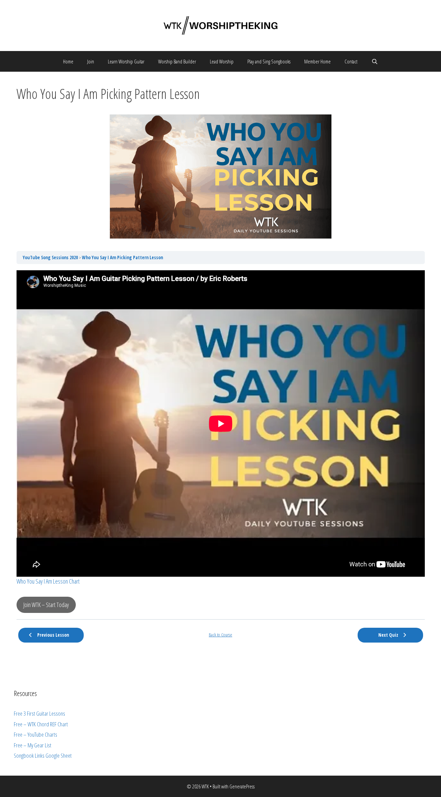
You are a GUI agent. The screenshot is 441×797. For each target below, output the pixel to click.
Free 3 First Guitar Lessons (39, 713)
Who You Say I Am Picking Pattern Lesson (122, 257)
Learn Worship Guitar (126, 61)
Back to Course (220, 635)
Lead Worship (222, 61)
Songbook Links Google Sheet (43, 755)
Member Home (317, 61)
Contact (351, 61)
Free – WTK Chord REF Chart (41, 724)
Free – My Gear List (32, 745)
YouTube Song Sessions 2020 (51, 257)
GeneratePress (242, 786)
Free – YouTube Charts (35, 734)
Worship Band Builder (177, 61)
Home (68, 61)
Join (90, 61)
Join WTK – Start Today (46, 605)
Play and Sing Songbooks (268, 61)
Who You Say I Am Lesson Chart (48, 581)
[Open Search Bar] (374, 61)
